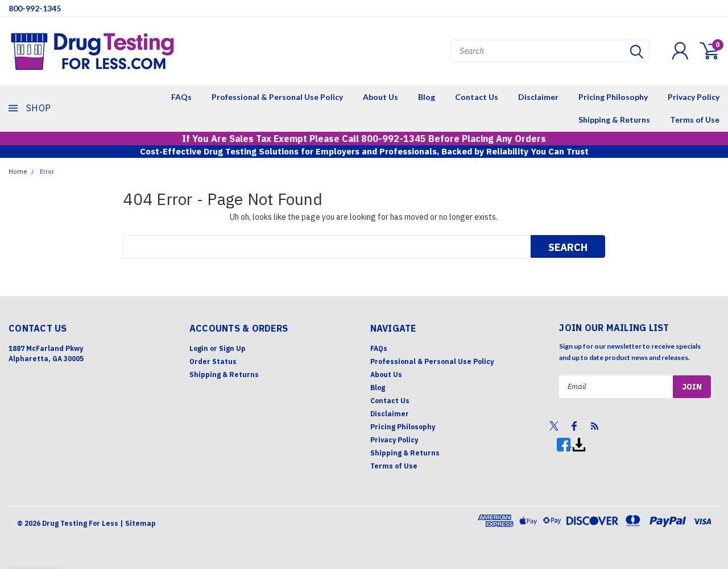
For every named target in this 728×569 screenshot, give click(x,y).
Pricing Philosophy (613, 97)
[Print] (579, 444)
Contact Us (476, 97)
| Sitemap (138, 523)
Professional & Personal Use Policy (277, 97)
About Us (380, 97)
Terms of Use (694, 119)
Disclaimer (538, 97)
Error (47, 171)
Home (18, 171)
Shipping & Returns (614, 119)
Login (198, 348)
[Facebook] (564, 444)
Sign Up (232, 348)
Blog (426, 97)
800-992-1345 (35, 8)
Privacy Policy (693, 97)
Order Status (213, 361)
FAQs (181, 97)
